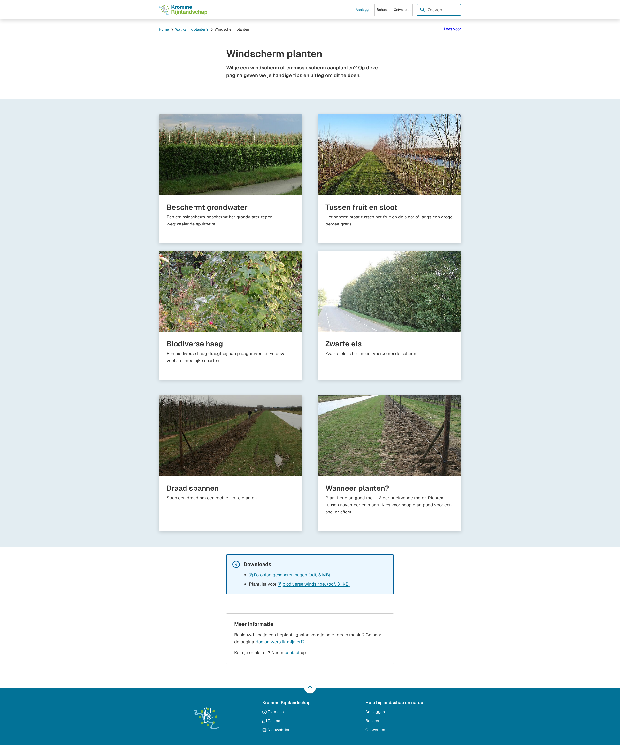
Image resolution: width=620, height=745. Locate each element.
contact (292, 652)
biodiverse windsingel (316, 584)
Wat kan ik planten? (191, 29)
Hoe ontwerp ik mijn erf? (280, 641)
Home (164, 29)
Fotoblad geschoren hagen (292, 575)
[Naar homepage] (183, 9)
